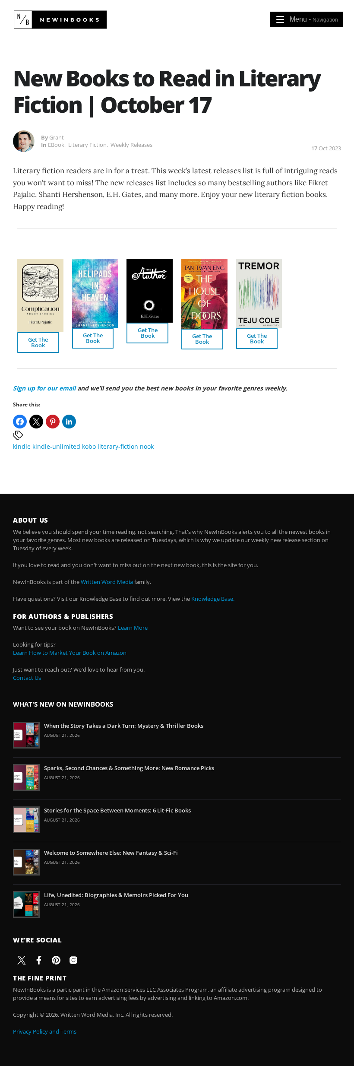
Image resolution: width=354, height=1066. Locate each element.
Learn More (133, 627)
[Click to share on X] (36, 421)
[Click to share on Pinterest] (53, 421)
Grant (56, 137)
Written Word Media (107, 582)
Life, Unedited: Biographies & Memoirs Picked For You (116, 895)
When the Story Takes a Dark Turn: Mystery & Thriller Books (123, 726)
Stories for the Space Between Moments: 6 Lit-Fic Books (117, 810)
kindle (22, 446)
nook (147, 446)
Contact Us (27, 678)
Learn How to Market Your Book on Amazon (69, 653)
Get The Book (38, 342)
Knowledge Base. (212, 599)
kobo (89, 446)
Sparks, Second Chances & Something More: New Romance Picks (129, 768)
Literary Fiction (87, 145)
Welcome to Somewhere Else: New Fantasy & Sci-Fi (111, 853)
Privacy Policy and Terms (44, 1031)
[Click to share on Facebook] (20, 421)
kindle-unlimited (56, 446)
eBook (56, 145)
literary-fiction (118, 446)
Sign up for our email (44, 388)
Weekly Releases (131, 145)
